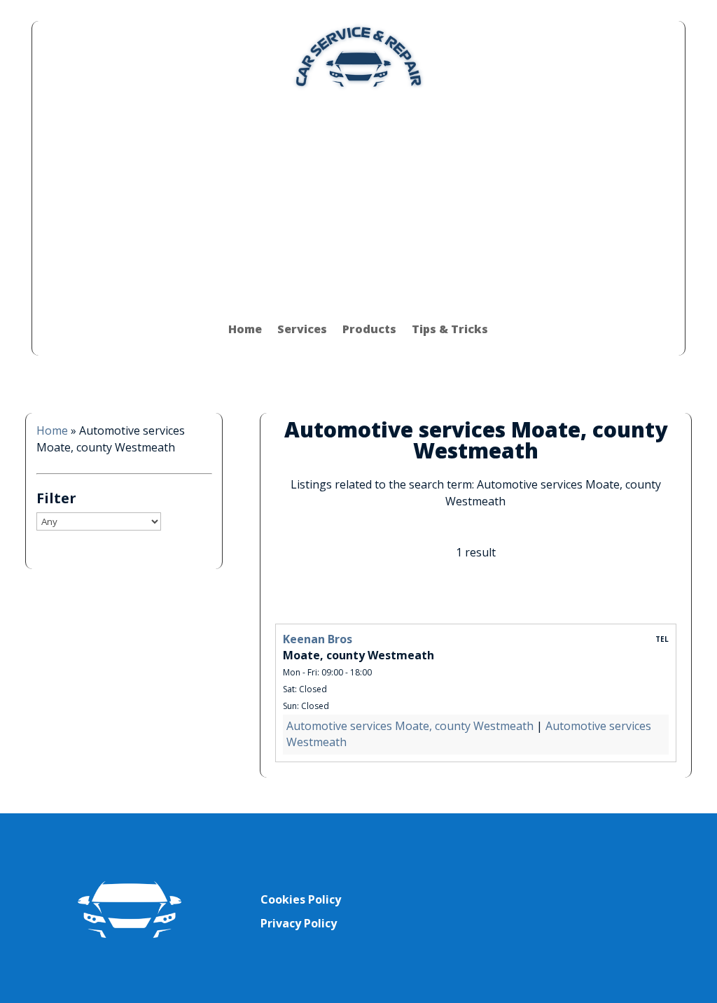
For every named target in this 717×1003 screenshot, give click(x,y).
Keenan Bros (317, 639)
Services (302, 329)
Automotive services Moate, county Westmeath (410, 726)
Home (245, 329)
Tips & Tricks (450, 329)
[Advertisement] (358, 197)
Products (369, 329)
